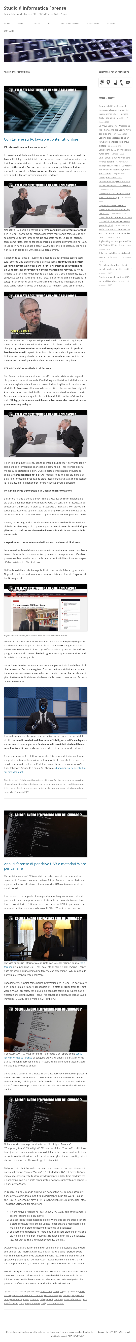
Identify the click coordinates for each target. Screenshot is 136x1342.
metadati (34, 1299)
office (42, 1299)
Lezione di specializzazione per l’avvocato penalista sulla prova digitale (114, 141)
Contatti (9, 31)
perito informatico (53, 787)
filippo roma (77, 783)
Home (7, 23)
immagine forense (13, 1299)
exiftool (66, 1295)
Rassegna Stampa (70, 23)
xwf (43, 1303)
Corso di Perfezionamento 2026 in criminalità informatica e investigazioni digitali (115, 221)
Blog (51, 23)
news (50, 780)
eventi (43, 780)
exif (60, 1295)
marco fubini (37, 787)
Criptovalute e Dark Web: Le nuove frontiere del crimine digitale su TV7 (114, 209)
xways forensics (32, 1303)
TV (55, 780)
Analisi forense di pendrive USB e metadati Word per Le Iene (45, 866)
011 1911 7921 (117, 1332)
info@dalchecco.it (59, 1336)
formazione (46, 1291)
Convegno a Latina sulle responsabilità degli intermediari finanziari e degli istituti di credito (115, 181)
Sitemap (111, 23)
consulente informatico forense (54, 783)
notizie (56, 1291)
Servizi (20, 23)
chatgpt (27, 783)
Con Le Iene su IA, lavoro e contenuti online (41, 139)
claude (35, 783)
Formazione (93, 23)
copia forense (51, 1295)
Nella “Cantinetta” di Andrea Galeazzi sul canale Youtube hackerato (114, 233)
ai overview (78, 780)
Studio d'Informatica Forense (35, 8)
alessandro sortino (13, 783)
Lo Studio (36, 23)
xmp (21, 1303)
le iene (27, 787)
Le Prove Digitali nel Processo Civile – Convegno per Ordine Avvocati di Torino (115, 129)
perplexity (68, 787)
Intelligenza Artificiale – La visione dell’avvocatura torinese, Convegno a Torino (115, 169)
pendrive (58, 1299)
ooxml (49, 1299)
